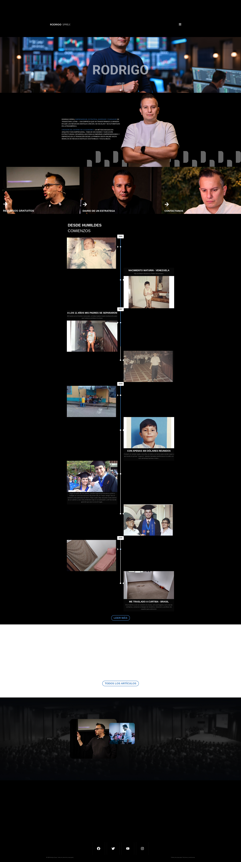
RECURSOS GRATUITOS (18, 210)
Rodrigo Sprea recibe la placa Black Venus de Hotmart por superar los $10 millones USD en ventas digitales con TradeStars (86, 670)
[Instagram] (142, 848)
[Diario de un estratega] (85, 204)
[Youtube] (127, 848)
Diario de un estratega (99, 210)
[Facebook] (98, 848)
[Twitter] (113, 848)
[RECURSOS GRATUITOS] (5, 204)
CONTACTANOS (173, 210)
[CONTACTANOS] (166, 204)
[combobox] (126, 821)
